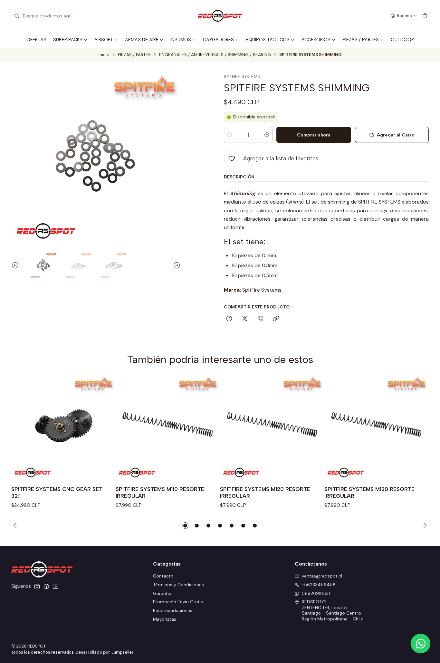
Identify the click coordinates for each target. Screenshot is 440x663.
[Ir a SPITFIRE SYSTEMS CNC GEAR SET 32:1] (63, 428)
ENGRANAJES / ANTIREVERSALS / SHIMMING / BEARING (215, 55)
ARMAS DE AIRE (141, 40)
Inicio (104, 55)
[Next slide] (176, 265)
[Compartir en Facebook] (229, 319)
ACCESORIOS (315, 40)
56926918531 (316, 593)
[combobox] (46, 15)
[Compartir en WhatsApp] (260, 319)
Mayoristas (164, 619)
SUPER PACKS (67, 40)
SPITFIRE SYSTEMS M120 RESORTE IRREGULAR (265, 492)
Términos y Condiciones (178, 585)
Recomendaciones (172, 610)
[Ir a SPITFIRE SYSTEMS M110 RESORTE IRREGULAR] (168, 428)
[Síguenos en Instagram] (37, 586)
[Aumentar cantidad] (266, 135)
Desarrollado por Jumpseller (104, 652)
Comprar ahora (313, 135)
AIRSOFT (103, 40)
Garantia (162, 593)
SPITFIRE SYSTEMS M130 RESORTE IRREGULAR (369, 492)
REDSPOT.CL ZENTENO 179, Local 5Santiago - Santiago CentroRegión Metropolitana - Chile (332, 610)
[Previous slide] (16, 265)
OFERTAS (36, 40)
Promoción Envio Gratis (178, 602)
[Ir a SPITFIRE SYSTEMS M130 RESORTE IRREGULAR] (376, 428)
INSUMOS (180, 40)
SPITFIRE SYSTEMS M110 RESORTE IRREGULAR (160, 492)
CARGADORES (218, 40)
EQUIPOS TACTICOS (268, 40)
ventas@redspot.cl (322, 576)
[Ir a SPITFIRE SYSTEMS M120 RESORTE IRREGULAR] (272, 428)
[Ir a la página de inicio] (220, 16)
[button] (185, 525)
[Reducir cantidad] (229, 135)
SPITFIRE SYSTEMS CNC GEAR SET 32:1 (56, 492)
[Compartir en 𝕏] (244, 319)
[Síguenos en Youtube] (56, 586)
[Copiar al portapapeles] (276, 319)
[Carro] (425, 15)
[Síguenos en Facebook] (46, 586)
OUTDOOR (402, 40)
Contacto (163, 576)
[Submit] (16, 15)
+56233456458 (319, 585)
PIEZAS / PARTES (360, 40)
